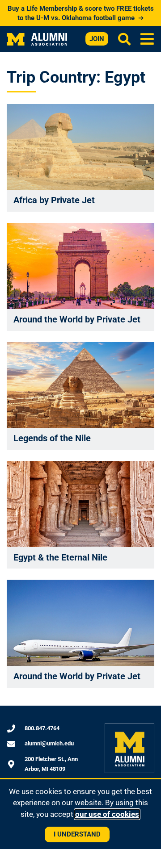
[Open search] (124, 39)
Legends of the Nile (52, 438)
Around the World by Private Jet (76, 319)
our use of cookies (107, 814)
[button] (147, 39)
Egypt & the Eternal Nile (60, 557)
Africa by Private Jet (54, 200)
